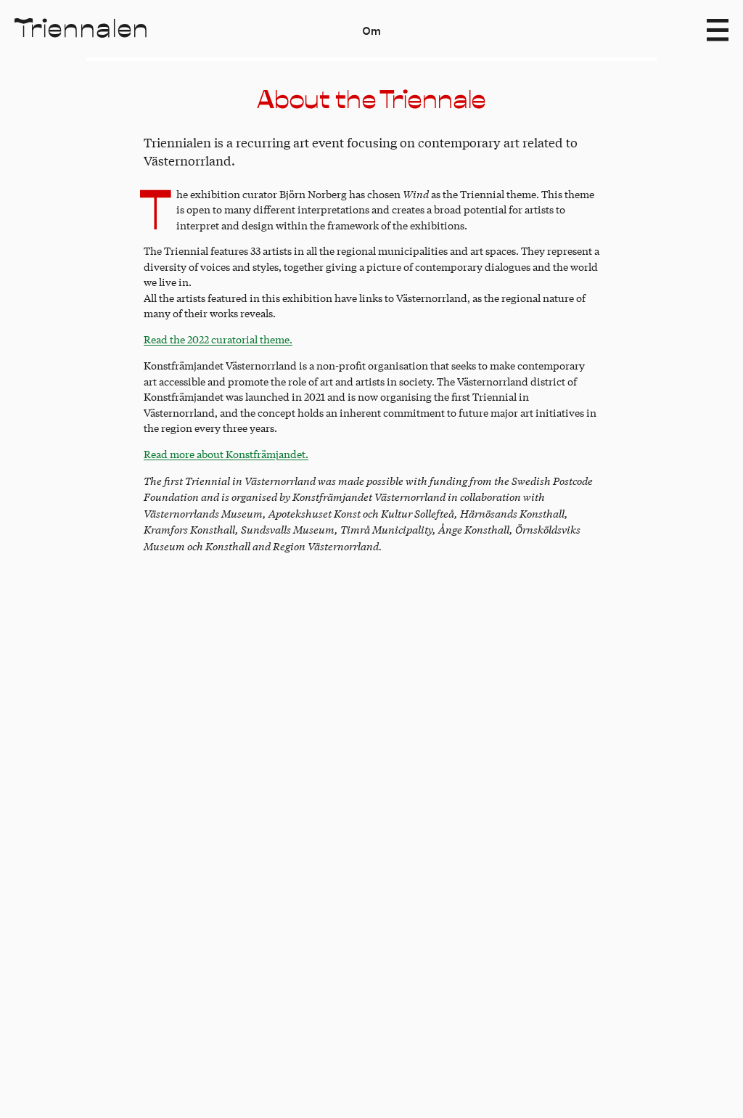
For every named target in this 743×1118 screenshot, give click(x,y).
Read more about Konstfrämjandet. (226, 453)
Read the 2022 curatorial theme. (218, 339)
